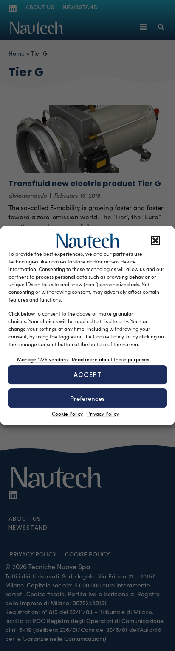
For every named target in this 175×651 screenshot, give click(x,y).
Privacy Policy (103, 413)
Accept (87, 374)
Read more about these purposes (110, 359)
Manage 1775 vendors (42, 359)
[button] (155, 241)
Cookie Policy (67, 413)
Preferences (87, 398)
